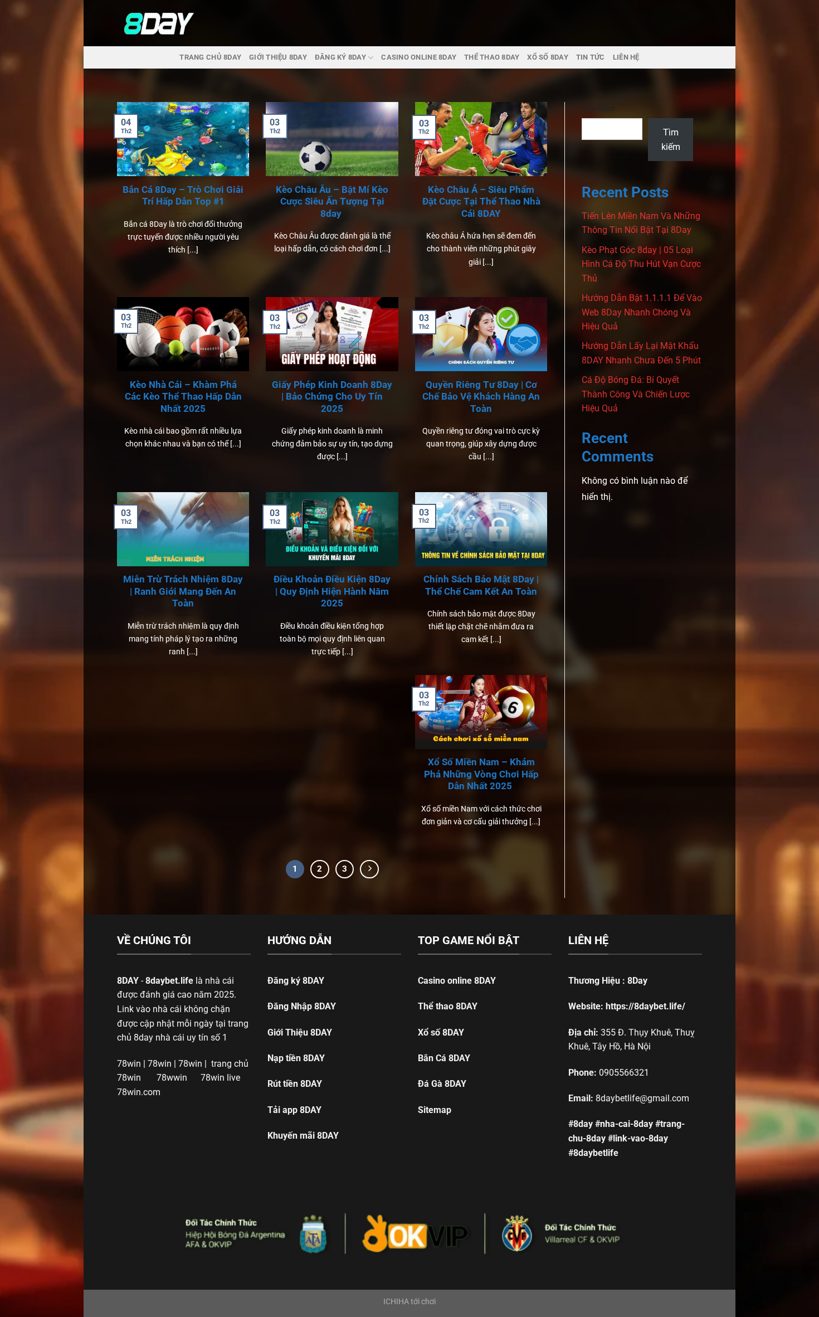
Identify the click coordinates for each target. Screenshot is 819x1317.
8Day (637, 980)
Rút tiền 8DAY (294, 1083)
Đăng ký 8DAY (295, 980)
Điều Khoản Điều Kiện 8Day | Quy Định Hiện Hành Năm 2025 (332, 591)
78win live (220, 1077)
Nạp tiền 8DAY (296, 1058)
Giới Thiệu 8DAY (299, 1032)
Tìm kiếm (598, 108)
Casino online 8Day (418, 57)
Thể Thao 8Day (491, 57)
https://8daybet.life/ (645, 1006)
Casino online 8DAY (457, 980)
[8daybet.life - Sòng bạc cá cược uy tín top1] (166, 23)
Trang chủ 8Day (210, 57)
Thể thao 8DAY (447, 1006)
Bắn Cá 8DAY (444, 1058)
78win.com (138, 1092)
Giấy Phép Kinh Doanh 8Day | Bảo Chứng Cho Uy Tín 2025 (332, 397)
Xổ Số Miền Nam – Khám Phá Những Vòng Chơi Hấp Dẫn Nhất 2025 (481, 774)
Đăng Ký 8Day (340, 57)
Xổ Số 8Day (547, 57)
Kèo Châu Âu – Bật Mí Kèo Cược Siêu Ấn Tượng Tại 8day (332, 201)
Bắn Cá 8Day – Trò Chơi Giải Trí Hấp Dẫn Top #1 (183, 195)
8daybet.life (169, 980)
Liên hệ (626, 57)
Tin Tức (590, 57)
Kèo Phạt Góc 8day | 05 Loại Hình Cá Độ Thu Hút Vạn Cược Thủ (641, 264)
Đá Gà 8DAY (442, 1083)
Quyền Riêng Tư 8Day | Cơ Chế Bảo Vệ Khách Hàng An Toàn (481, 397)
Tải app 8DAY (294, 1110)
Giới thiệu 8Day (278, 57)
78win (129, 1063)
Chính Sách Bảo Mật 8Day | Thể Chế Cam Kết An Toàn (481, 585)
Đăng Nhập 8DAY (301, 1006)
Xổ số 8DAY (441, 1032)
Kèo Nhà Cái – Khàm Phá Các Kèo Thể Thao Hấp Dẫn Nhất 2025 (183, 397)
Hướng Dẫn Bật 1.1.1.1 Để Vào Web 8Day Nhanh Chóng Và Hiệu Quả (642, 312)
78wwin (172, 1077)
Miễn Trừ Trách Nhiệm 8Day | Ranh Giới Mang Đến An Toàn (183, 591)
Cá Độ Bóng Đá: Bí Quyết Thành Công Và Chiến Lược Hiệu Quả (636, 394)
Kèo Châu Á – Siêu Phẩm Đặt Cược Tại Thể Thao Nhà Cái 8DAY (481, 201)
